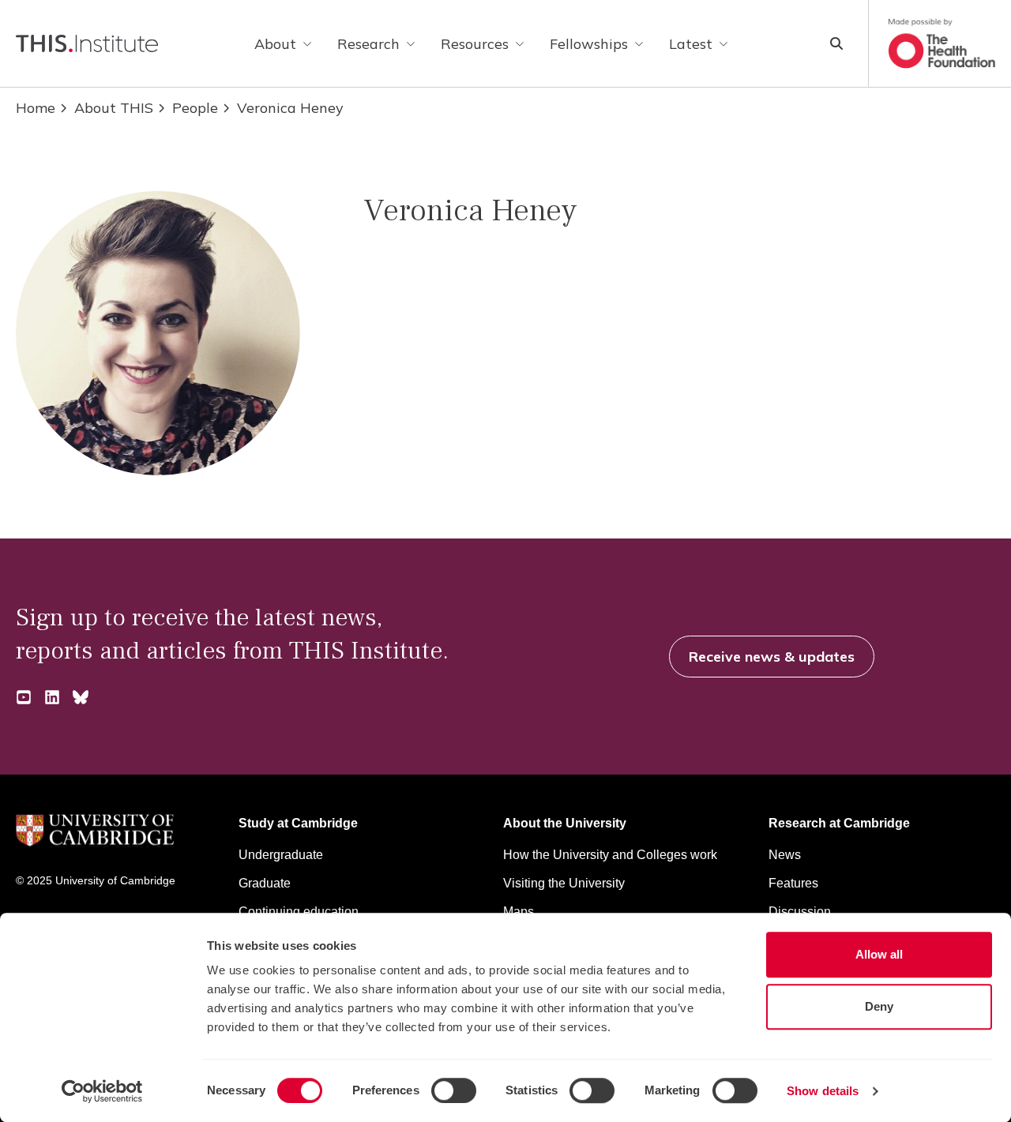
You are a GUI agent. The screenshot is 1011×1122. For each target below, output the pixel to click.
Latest (690, 44)
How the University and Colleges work (610, 854)
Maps (518, 911)
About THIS (113, 108)
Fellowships (589, 44)
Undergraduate (281, 854)
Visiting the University (564, 883)
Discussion (800, 911)
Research (368, 44)
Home (35, 108)
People (195, 108)
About (275, 44)
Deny (879, 1006)
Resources (475, 44)
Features (793, 883)
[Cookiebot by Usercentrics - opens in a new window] (102, 1091)
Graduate (265, 883)
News (785, 854)
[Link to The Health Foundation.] (941, 43)
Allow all (879, 954)
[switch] (453, 1090)
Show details (823, 1091)
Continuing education (299, 911)
